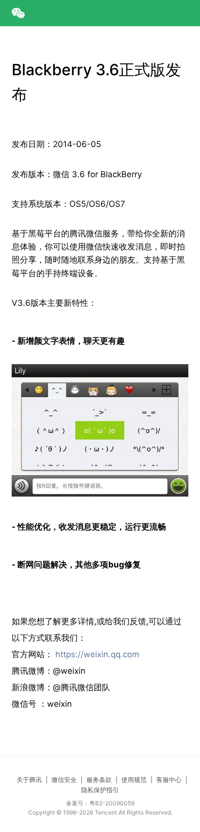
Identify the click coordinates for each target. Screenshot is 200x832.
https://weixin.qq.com (97, 654)
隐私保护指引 (100, 790)
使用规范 (134, 779)
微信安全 (64, 779)
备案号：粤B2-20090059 (100, 803)
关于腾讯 (29, 779)
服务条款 (99, 779)
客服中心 (169, 779)
